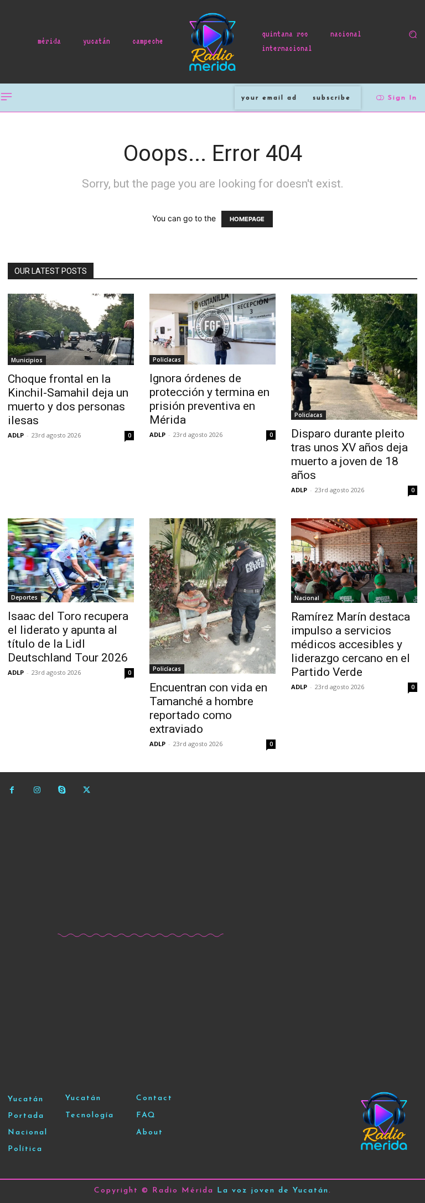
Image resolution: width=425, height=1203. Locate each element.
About (149, 1132)
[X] (86, 790)
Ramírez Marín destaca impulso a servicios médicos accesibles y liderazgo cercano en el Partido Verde (350, 644)
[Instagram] (36, 790)
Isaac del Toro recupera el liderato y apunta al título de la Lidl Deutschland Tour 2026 (68, 637)
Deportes (24, 597)
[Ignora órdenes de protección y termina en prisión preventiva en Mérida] (212, 329)
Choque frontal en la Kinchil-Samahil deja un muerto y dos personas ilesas (68, 399)
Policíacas (167, 359)
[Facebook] (12, 790)
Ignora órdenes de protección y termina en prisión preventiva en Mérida (209, 399)
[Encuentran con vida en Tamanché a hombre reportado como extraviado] (212, 596)
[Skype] (61, 790)
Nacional (306, 598)
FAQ (146, 1115)
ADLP (16, 435)
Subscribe (332, 98)
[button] (412, 34)
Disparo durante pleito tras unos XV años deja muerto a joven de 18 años (349, 454)
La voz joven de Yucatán (273, 1190)
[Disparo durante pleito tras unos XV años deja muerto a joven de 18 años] (354, 357)
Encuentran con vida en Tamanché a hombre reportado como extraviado (208, 708)
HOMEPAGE (247, 219)
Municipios (27, 360)
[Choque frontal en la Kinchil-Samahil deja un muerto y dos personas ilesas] (71, 329)
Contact (154, 1098)
